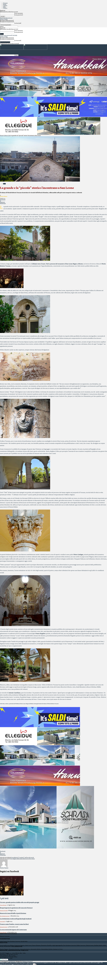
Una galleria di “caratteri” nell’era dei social (22, 857)
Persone (5, 3)
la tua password (18, 15)
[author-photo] (4, 866)
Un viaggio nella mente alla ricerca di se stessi (22, 858)
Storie (4, 4)
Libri (9, 135)
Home (1, 135)
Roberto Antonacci (27, 961)
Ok (34, 964)
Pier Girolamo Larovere (4, 916)
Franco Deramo (3, 905)
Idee (4, 6)
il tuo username (18, 13)
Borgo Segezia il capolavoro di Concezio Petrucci (16, 908)
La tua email (17, 23)
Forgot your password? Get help (8, 35)
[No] (36, 964)
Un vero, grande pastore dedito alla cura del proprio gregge (19, 902)
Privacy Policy (4, 19)
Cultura (5, 5)
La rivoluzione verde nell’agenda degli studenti (15, 918)
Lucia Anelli (2, 921)
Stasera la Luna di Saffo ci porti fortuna (13, 913)
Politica (5, 8)
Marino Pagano (3, 196)
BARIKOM (12, 961)
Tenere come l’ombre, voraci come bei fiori (14, 924)
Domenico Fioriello (4, 910)
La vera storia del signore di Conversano (13, 929)
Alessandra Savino (3, 927)
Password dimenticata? (6, 18)
